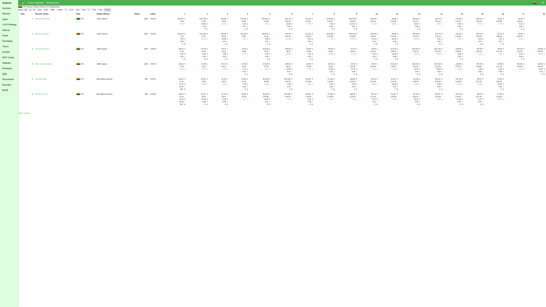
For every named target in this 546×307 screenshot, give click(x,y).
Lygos (5, 19)
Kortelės (6, 52)
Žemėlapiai (7, 41)
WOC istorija (8, 57)
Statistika (6, 63)
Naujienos (7, 2)
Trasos (5, 46)
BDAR (5, 90)
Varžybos (6, 8)
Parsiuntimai (8, 79)
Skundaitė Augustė (42, 19)
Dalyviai (6, 30)
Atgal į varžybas (24, 113)
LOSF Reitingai (9, 24)
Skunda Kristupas (42, 34)
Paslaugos (7, 68)
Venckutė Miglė (41, 79)
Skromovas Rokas (42, 49)
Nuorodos (6, 85)
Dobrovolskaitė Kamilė (44, 64)
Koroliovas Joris (41, 94)
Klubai (5, 35)
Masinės (6, 13)
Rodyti (107, 10)
